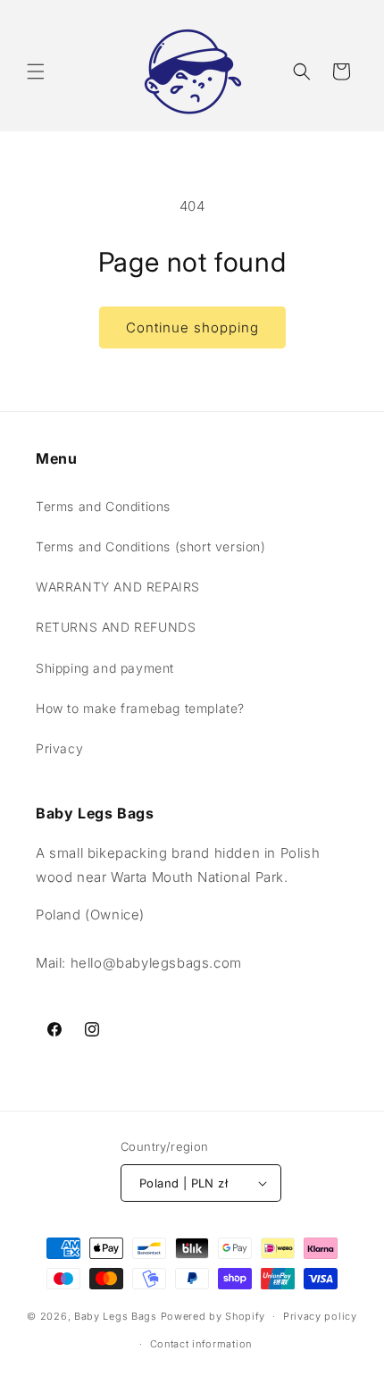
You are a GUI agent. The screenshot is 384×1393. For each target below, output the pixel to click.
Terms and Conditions (103, 506)
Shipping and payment (105, 668)
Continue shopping (192, 327)
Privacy (59, 748)
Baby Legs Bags (115, 1316)
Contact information (201, 1344)
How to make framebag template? (140, 708)
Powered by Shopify (213, 1316)
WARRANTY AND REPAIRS (118, 586)
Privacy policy (320, 1316)
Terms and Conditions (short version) (151, 546)
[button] (35, 71)
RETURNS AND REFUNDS (116, 626)
